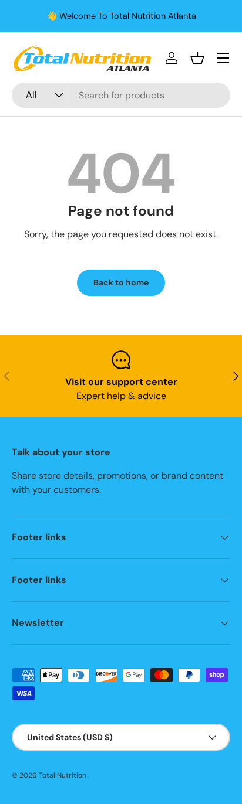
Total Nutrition (63, 775)
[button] (197, 58)
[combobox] (121, 95)
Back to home (121, 282)
